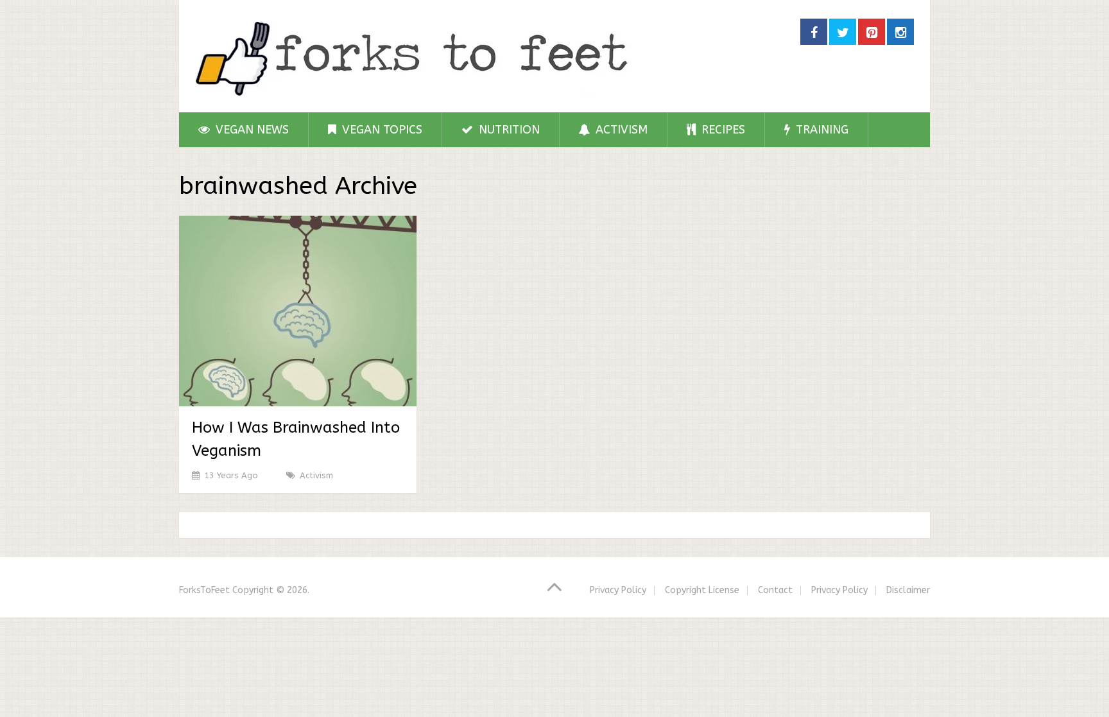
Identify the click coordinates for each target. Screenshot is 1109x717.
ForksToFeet (204, 590)
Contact (775, 590)
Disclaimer (908, 590)
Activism (620, 130)
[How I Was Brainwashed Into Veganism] (298, 311)
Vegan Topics (380, 130)
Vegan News (250, 130)
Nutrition (508, 130)
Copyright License (702, 590)
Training (820, 130)
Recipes (721, 130)
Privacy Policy (618, 590)
